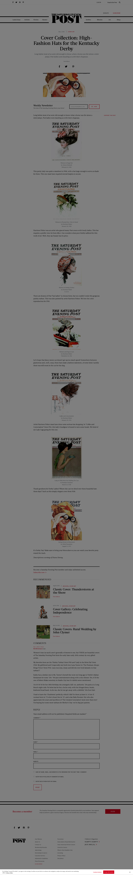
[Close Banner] (129, 872)
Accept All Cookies (108, 872)
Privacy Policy (9, 872)
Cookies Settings (97, 872)
